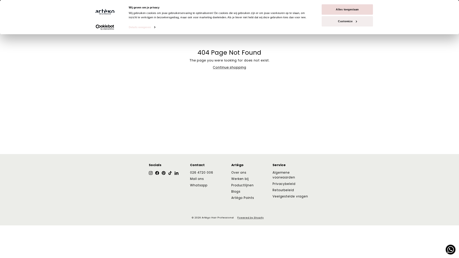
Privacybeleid (284, 184)
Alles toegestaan (347, 9)
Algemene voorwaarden (284, 175)
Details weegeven (140, 27)
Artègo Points (242, 198)
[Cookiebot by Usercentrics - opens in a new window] (105, 27)
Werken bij (240, 179)
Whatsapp (198, 185)
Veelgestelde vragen (290, 196)
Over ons (238, 172)
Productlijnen (242, 185)
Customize (345, 21)
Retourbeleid (283, 190)
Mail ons (197, 179)
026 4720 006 (201, 172)
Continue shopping (229, 67)
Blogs (235, 191)
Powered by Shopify (250, 217)
